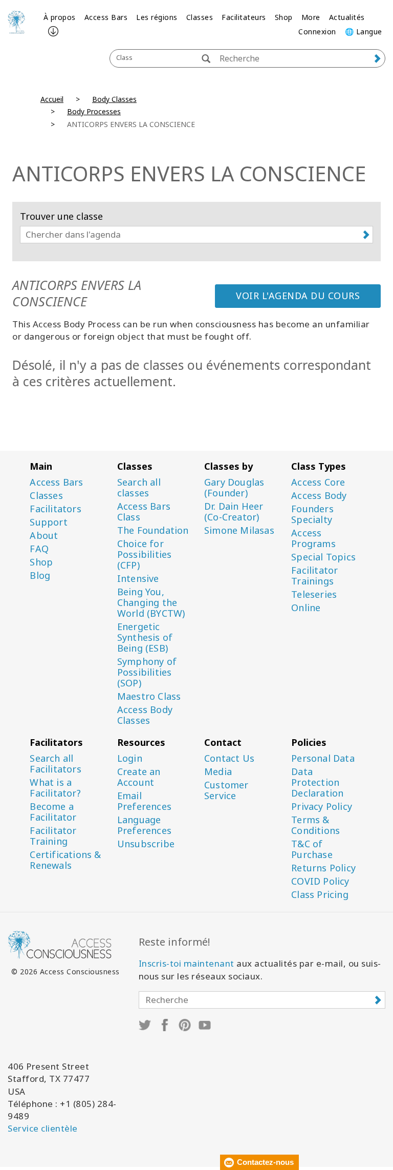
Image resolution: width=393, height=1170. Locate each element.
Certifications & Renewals (65, 860)
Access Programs (313, 538)
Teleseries (314, 594)
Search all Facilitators (55, 764)
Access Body (318, 495)
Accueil (51, 99)
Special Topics (323, 557)
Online (305, 607)
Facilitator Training (53, 836)
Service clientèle (43, 1128)
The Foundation (153, 530)
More (310, 17)
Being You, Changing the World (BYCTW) (151, 603)
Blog (40, 575)
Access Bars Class (143, 512)
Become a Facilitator (53, 812)
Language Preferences (144, 825)
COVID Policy (320, 881)
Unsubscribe (145, 844)
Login (129, 758)
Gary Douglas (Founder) (234, 487)
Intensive (138, 578)
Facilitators (55, 509)
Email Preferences (144, 801)
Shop (284, 17)
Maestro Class (149, 696)
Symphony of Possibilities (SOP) (147, 672)
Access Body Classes (144, 715)
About (44, 535)
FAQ (39, 549)
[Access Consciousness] (16, 22)
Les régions (157, 17)
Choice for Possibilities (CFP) (144, 554)
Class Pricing (319, 894)
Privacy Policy (321, 806)
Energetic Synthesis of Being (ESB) (144, 637)
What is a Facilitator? (55, 788)
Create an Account (139, 777)
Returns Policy (323, 868)
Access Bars (106, 17)
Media (218, 771)
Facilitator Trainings (314, 576)
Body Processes (94, 111)
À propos (59, 17)
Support (48, 522)
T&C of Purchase (312, 849)
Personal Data (323, 758)
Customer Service (226, 790)
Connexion (317, 31)
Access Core (318, 482)
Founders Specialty (312, 514)
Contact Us (229, 758)
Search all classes (139, 487)
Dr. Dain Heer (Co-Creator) (234, 512)
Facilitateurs (244, 17)
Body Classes (114, 99)
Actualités (347, 17)
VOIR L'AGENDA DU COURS (298, 295)
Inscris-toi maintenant (186, 963)
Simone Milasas (239, 530)
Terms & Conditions (315, 825)
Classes (199, 17)
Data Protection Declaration (317, 782)
